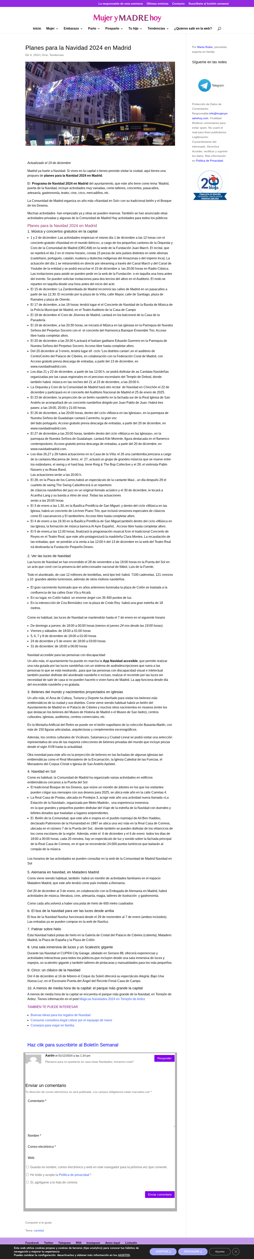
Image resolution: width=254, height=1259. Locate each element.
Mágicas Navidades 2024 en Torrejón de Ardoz (112, 999)
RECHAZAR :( (193, 1251)
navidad (39, 1230)
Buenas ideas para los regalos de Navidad (60, 1015)
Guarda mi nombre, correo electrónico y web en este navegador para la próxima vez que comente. (98, 1167)
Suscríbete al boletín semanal (209, 3)
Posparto (112, 28)
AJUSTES (124, 1255)
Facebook (32, 1242)
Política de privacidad (74, 1175)
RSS (78, 1242)
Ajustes (220, 1251)
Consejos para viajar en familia (52, 1025)
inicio (37, 28)
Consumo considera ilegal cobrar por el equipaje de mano (71, 1020)
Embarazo (71, 28)
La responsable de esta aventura (120, 3)
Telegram (64, 1242)
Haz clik (36, 1044)
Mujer (50, 28)
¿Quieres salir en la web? (193, 28)
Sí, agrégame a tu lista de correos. (53, 1182)
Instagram (93, 1242)
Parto (92, 28)
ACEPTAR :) (163, 1251)
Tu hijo (133, 28)
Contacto (178, 3)
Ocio (45, 55)
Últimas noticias (157, 3)
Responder (164, 1058)
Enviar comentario (160, 1194)
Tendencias (156, 28)
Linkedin (131, 1242)
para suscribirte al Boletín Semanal (81, 1044)
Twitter (48, 1242)
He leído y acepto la (60, 1175)
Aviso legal (112, 1242)
